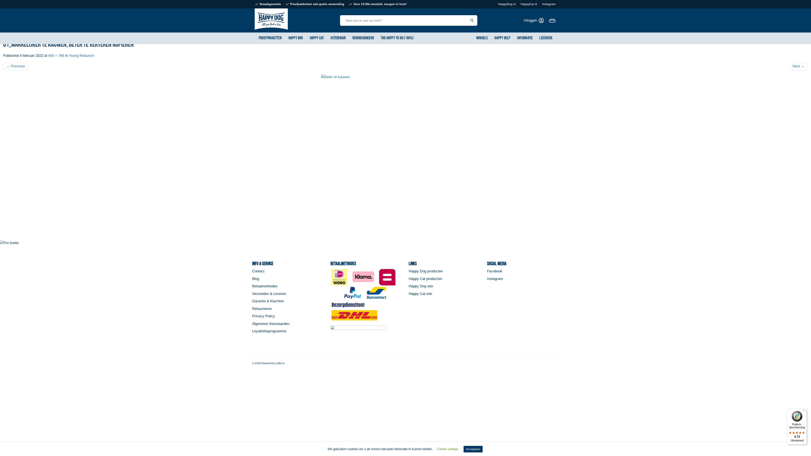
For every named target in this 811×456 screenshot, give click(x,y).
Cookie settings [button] (447, 449)
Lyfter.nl (280, 363)
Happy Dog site (421, 286)
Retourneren (262, 309)
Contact (258, 271)
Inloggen (530, 20)
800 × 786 (56, 56)
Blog (255, 279)
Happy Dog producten (426, 271)
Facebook (494, 271)
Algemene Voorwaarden (270, 324)
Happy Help (502, 38)
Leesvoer (545, 38)
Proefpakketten (270, 38)
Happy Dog (295, 38)
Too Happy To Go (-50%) (397, 38)
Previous (15, 66)
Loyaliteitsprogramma (269, 331)
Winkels (482, 38)
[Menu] (804, 411)
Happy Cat (317, 38)
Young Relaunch (81, 56)
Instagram (549, 4)
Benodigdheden (363, 38)
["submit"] (472, 20)
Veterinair (338, 38)
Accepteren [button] (473, 449)
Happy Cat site (420, 294)
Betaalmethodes (265, 286)
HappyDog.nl (507, 4)
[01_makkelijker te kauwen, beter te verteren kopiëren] (405, 157)
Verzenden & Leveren (269, 294)
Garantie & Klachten (268, 301)
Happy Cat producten (425, 279)
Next (799, 66)
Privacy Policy (263, 316)
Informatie (525, 38)
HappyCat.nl (529, 4)
